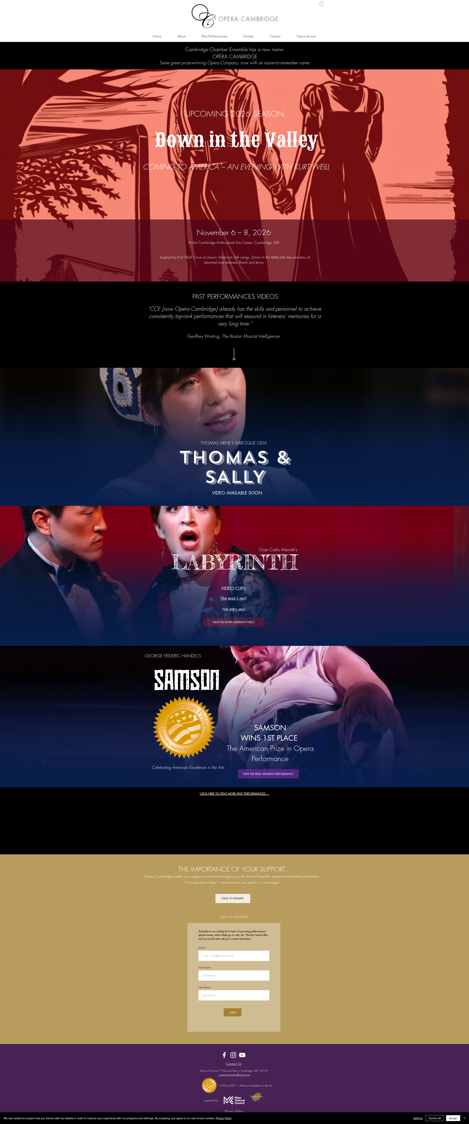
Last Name (204, 987)
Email (201, 947)
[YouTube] (242, 1055)
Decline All (435, 1118)
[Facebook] (224, 1055)
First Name (204, 967)
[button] (321, 3)
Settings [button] (418, 1118)
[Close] (464, 1118)
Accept (453, 1118)
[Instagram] (233, 1055)
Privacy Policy (224, 1118)
